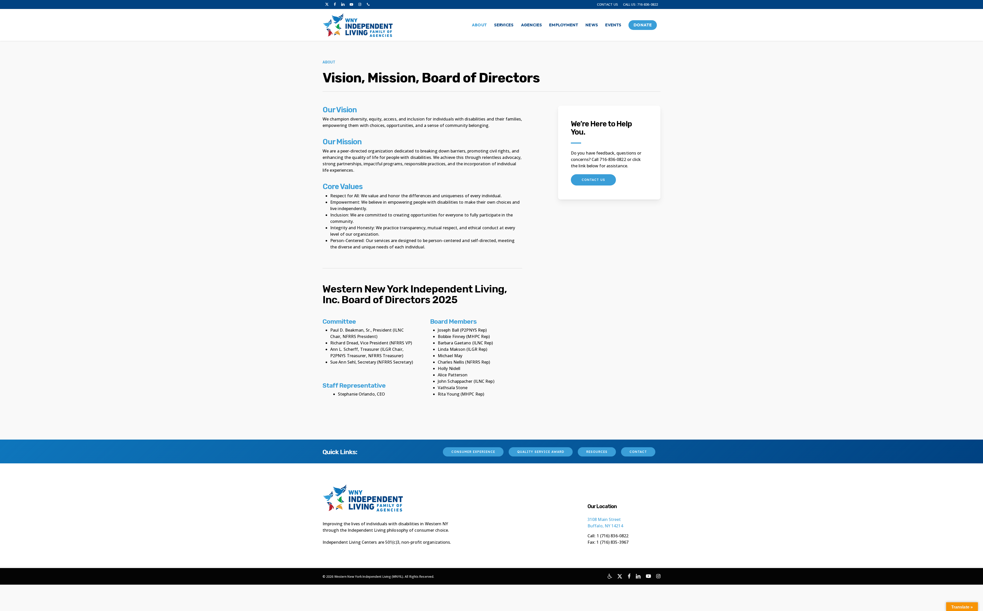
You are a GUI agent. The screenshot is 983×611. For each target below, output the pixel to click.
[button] (593, 180)
